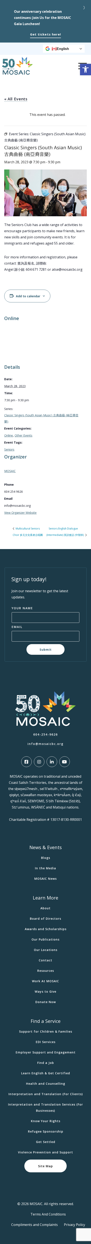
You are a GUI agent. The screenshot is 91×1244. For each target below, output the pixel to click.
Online (8, 435)
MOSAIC (10, 471)
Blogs (45, 858)
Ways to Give (45, 991)
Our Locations (45, 950)
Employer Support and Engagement (46, 1052)
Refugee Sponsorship (45, 1131)
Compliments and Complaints (34, 1224)
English (63, 49)
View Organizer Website (20, 513)
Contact (45, 960)
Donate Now (45, 1002)
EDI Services (45, 1042)
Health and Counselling (45, 1084)
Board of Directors (45, 919)
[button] (85, 69)
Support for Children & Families (45, 1031)
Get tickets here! (45, 34)
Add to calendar (28, 296)
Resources (45, 971)
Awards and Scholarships (45, 929)
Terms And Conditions (48, 1214)
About (45, 908)
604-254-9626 (45, 734)
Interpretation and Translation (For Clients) (45, 1094)
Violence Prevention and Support (45, 1152)
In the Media (45, 868)
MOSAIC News (45, 879)
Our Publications (45, 939)
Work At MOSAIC (45, 981)
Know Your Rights (45, 1121)
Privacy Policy (74, 1224)
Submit (46, 649)
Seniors (9, 449)
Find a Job (45, 1063)
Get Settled (45, 1142)
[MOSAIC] (17, 73)
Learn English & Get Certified (45, 1073)
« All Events (15, 98)
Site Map (45, 1166)
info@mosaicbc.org (45, 744)
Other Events (23, 435)
